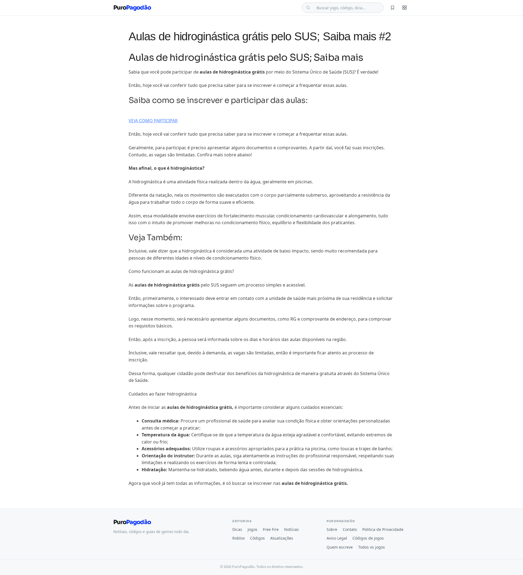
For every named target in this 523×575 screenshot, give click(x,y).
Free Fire (271, 529)
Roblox (238, 538)
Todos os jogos (371, 547)
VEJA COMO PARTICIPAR (153, 121)
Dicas (237, 529)
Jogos (252, 529)
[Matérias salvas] (392, 7)
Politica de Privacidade (382, 529)
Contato (350, 529)
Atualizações (281, 538)
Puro (132, 8)
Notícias (291, 529)
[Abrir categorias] (404, 7)
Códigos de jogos (368, 538)
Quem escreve (340, 547)
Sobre (332, 529)
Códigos (257, 538)
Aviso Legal (337, 538)
